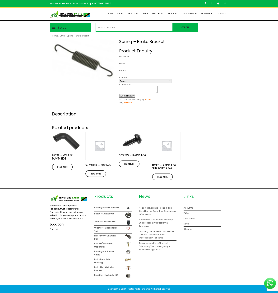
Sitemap (188, 229)
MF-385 (128, 102)
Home (110, 13)
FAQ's (186, 213)
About (120, 13)
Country (123, 77)
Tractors (133, 13)
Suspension (207, 13)
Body (145, 13)
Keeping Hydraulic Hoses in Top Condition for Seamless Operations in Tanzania (157, 211)
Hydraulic (173, 13)
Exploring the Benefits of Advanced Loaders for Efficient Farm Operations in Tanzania (157, 234)
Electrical (157, 13)
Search (184, 27)
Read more (62, 167)
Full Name (124, 56)
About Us (188, 207)
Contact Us (189, 218)
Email (122, 63)
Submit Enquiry (127, 95)
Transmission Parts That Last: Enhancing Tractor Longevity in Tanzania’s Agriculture (155, 246)
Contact (221, 13)
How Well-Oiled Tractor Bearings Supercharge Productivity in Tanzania (156, 223)
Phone (122, 70)
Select (63, 28)
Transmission (189, 13)
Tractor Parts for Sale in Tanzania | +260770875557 (80, 3)
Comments (125, 84)
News (186, 223)
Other (62, 35)
